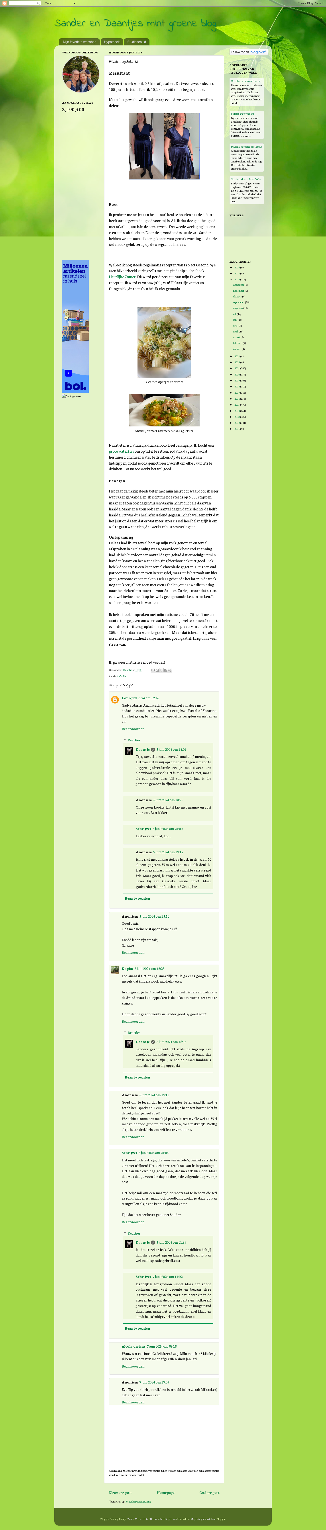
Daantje (143, 749)
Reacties (134, 739)
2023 (237, 356)
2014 (237, 410)
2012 (237, 422)
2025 (237, 273)
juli (235, 314)
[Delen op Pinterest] (170, 670)
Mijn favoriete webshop (79, 42)
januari (237, 349)
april (236, 331)
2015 (237, 404)
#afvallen (122, 676)
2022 (237, 362)
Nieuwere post (120, 1492)
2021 (237, 368)
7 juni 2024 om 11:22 (168, 1276)
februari (238, 343)
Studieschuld (136, 42)
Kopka (127, 968)
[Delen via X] (161, 670)
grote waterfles (121, 451)
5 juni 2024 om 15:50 (154, 916)
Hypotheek (112, 42)
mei (235, 325)
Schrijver (143, 828)
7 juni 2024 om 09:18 (162, 1346)
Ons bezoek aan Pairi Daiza (246, 179)
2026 (237, 267)
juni (235, 319)
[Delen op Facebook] (165, 670)
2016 (237, 398)
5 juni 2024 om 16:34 (171, 1041)
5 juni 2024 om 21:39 (171, 1242)
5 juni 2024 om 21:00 (168, 828)
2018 (237, 386)
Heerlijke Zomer (122, 276)
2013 (237, 416)
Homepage (166, 1492)
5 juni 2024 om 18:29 (168, 799)
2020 (237, 374)
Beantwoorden (133, 728)
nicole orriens (133, 1346)
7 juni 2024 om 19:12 (168, 851)
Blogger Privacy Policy (113, 1519)
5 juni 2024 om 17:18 (154, 1094)
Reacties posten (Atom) (138, 1501)
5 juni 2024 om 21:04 (154, 1152)
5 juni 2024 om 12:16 (144, 697)
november (239, 290)
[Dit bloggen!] (157, 670)
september (239, 302)
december (239, 284)
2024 (237, 279)
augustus (238, 308)
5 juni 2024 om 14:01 (171, 749)
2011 (237, 428)
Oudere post (209, 1492)
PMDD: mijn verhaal (242, 113)
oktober (237, 296)
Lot (125, 697)
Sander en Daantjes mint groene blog (135, 23)
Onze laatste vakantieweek (245, 81)
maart (237, 337)
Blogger (220, 1519)
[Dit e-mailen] (153, 670)
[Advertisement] (80, 185)
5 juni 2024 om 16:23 (149, 968)
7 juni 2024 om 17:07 (154, 1382)
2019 (237, 380)
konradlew (183, 1519)
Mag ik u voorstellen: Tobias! (246, 146)
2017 (237, 392)
